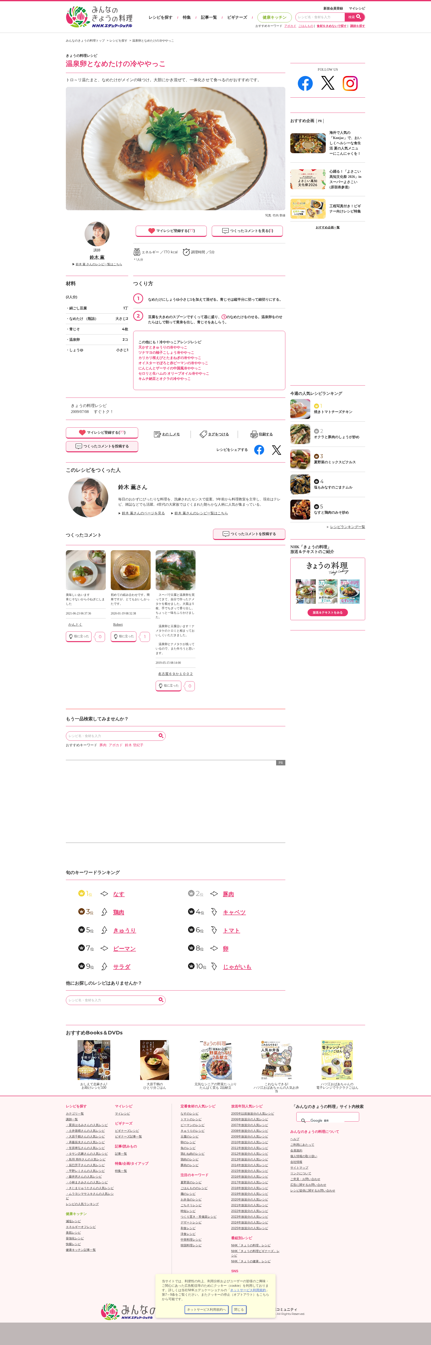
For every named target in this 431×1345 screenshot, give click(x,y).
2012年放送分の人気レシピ (249, 1153)
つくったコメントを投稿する (106, 446)
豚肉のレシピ (190, 1165)
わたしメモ (171, 434)
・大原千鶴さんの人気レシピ (85, 1136)
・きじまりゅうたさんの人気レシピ (90, 1188)
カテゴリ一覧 (75, 1113)
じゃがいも (237, 967)
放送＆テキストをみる (328, 612)
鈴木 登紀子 (134, 745)
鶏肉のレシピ (190, 1159)
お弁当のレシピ (191, 1199)
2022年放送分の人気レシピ (249, 1211)
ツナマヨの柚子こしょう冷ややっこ (166, 352)
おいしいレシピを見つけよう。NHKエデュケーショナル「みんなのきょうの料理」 (99, 17)
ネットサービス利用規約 (248, 1290)
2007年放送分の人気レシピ (249, 1125)
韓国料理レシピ (191, 1245)
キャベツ (234, 912)
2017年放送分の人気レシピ (249, 1182)
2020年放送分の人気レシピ (249, 1199)
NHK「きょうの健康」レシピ (251, 1261)
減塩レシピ (73, 1221)
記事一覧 (209, 17)
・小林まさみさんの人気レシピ (87, 1182)
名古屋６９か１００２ (175, 674)
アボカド (290, 26)
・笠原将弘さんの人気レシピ (85, 1148)
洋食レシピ (188, 1234)
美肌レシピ (73, 1232)
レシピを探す (161, 17)
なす (119, 894)
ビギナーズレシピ (127, 1131)
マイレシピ (357, 8)
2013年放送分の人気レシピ (249, 1159)
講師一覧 (72, 1119)
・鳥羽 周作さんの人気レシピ (86, 1159)
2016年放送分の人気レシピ (249, 1176)
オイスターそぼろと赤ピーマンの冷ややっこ (173, 363)
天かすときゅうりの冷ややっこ (162, 347)
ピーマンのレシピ (193, 1125)
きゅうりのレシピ (193, 1131)
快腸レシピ (73, 1244)
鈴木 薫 (97, 257)
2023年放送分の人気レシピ (249, 1216)
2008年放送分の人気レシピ (249, 1131)
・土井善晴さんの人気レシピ (85, 1131)
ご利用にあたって (302, 1144)
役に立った (81, 636)
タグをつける (218, 434)
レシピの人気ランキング (82, 1204)
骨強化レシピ (75, 1238)
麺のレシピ (188, 1194)
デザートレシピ (191, 1222)
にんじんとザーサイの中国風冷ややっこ (169, 368)
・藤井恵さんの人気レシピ (84, 1176)
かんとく (75, 624)
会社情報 (296, 1162)
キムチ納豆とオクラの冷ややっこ (164, 379)
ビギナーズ (237, 17)
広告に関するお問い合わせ (308, 1185)
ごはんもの (305, 26)
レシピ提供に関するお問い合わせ (312, 1190)
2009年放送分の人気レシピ (249, 1136)
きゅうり (124, 930)
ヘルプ (294, 1139)
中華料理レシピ (191, 1239)
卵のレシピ (188, 1142)
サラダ (121, 967)
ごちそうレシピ (191, 1205)
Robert (118, 624)
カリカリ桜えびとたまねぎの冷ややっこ (169, 358)
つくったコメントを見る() (251, 230)
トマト (231, 930)
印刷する (266, 434)
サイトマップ (299, 1167)
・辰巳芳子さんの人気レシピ (85, 1165)
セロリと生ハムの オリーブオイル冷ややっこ (173, 373)
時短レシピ (188, 1211)
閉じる (239, 1309)
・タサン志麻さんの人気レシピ (87, 1153)
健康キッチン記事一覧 (81, 1250)
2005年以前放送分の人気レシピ (252, 1113)
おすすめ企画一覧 (328, 227)
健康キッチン (275, 17)
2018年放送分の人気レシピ (249, 1188)
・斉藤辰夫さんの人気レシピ (85, 1142)
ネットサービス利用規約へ (206, 1309)
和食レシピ (188, 1228)
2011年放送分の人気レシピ (249, 1148)
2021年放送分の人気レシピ (249, 1205)
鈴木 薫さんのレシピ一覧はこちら (201, 513)
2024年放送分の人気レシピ (249, 1222)
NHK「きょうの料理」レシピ (251, 1245)
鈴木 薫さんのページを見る (143, 513)
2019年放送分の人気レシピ (249, 1194)
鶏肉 (118, 912)
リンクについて (300, 1173)
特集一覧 (121, 1171)
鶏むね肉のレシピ (193, 1153)
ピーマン (124, 948)
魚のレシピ (188, 1148)
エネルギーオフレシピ (81, 1227)
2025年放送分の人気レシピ (249, 1228)
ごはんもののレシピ (194, 1188)
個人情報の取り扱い (303, 1156)
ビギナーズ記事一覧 (128, 1136)
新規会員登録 (333, 8)
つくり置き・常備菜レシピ (198, 1216)
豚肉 (103, 745)
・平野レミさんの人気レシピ (85, 1171)
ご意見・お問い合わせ (305, 1179)
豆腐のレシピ (190, 1136)
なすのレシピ (190, 1113)
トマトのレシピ (191, 1119)
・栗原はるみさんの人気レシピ (87, 1125)
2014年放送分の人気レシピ (249, 1165)
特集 (187, 17)
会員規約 (296, 1150)
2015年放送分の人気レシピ (249, 1171)
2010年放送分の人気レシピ (249, 1142)
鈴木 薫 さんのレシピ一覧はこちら (99, 264)
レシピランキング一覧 (347, 527)
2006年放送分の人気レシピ (249, 1119)
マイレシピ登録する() (175, 230)
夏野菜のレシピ (191, 1182)
